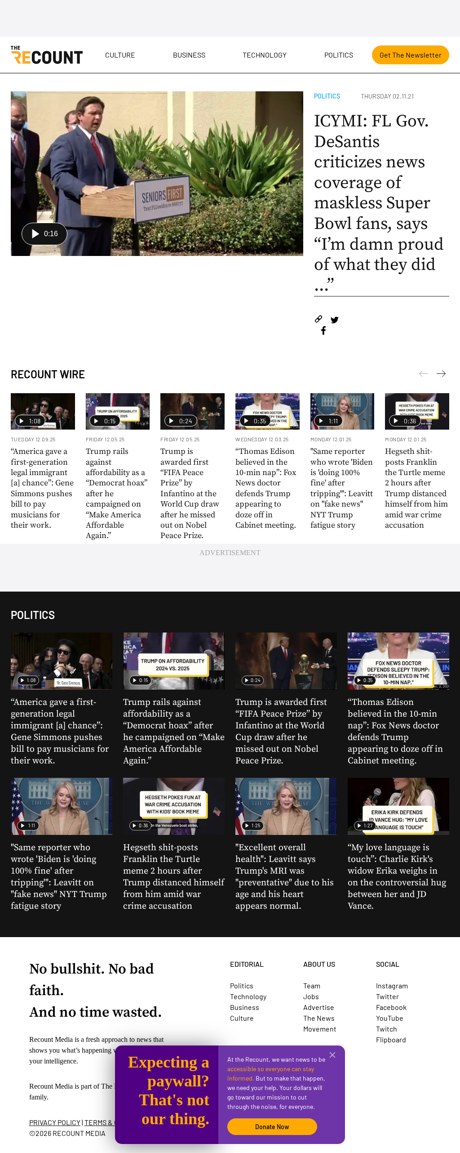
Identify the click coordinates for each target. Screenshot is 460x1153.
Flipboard (391, 1039)
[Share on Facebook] (323, 332)
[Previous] (441, 375)
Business (189, 54)
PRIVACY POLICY (54, 1122)
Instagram (392, 985)
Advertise (318, 1007)
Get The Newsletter (411, 54)
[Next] (424, 375)
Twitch (386, 1028)
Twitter (387, 996)
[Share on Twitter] (334, 320)
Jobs (311, 996)
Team (311, 985)
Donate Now (272, 1127)
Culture (120, 54)
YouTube (389, 1018)
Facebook (391, 1007)
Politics (338, 54)
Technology (265, 54)
